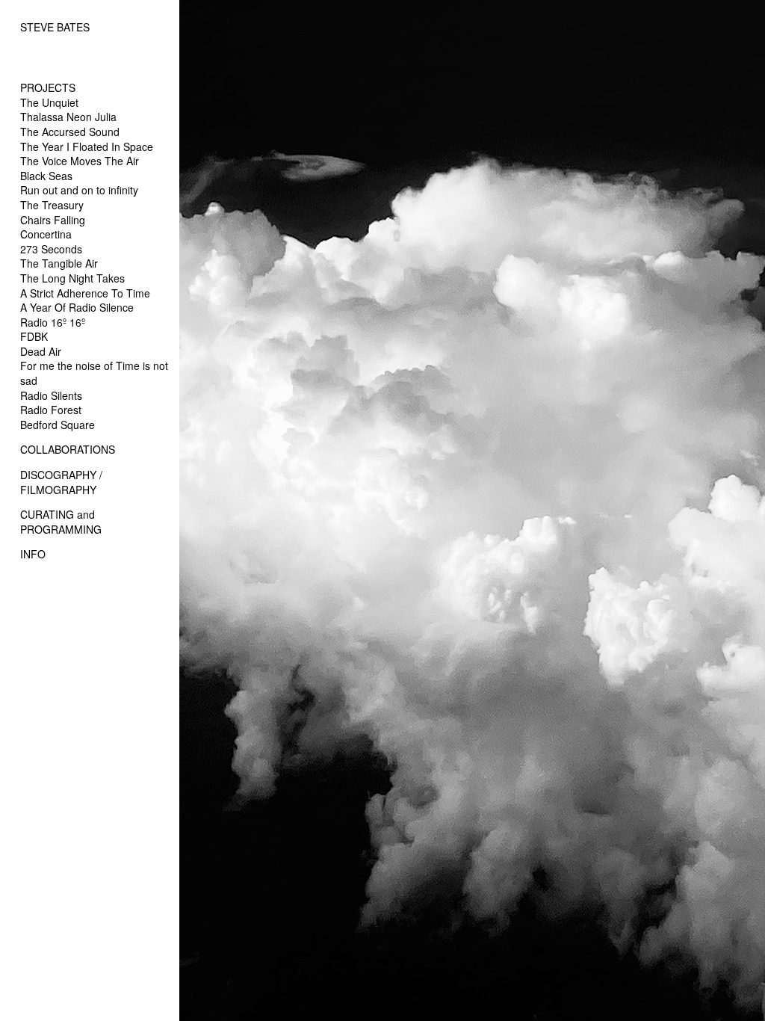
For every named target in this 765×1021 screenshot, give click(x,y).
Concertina (46, 233)
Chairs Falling (52, 219)
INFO (33, 553)
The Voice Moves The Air (79, 160)
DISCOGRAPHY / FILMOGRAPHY (61, 482)
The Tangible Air (59, 263)
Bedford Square (57, 424)
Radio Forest (50, 409)
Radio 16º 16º (52, 322)
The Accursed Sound (70, 131)
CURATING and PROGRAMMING (61, 522)
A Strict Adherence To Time (85, 293)
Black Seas (46, 175)
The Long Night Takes (72, 278)
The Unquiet (49, 102)
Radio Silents (51, 395)
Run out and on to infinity (79, 189)
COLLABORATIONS (67, 449)
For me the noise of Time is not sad (94, 373)
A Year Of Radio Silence (77, 307)
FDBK (34, 336)
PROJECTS (47, 87)
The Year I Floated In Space (86, 146)
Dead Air (40, 351)
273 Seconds (51, 248)
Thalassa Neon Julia (68, 116)
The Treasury (52, 204)
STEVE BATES (55, 26)
